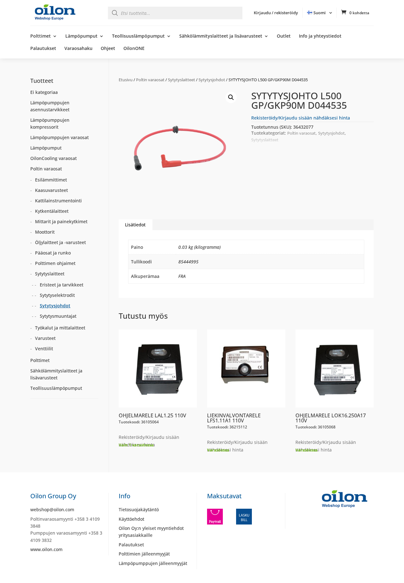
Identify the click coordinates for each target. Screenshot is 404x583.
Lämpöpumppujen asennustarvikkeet (49, 106)
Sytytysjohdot (212, 80)
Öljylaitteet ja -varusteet (60, 242)
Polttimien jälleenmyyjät (144, 554)
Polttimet (40, 36)
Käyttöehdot (131, 519)
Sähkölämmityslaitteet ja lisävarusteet (220, 36)
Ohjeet (108, 48)
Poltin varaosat (150, 80)
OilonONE (134, 48)
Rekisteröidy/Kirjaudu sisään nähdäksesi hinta (300, 118)
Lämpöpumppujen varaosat (59, 137)
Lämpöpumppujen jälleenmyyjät (153, 563)
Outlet (284, 36)
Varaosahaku (78, 48)
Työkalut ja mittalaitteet (60, 328)
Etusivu (126, 80)
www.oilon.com (46, 549)
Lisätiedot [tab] (135, 225)
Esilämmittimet (51, 180)
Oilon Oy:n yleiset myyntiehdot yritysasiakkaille (151, 531)
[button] (231, 97)
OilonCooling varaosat (53, 158)
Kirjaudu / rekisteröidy (276, 12)
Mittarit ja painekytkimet (61, 221)
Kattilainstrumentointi (58, 201)
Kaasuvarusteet (51, 190)
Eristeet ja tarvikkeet (61, 285)
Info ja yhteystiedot (320, 36)
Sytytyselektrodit (57, 295)
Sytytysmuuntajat (58, 316)
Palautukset (43, 48)
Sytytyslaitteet (181, 80)
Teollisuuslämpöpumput (138, 36)
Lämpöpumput (81, 36)
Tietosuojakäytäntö (139, 509)
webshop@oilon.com (52, 509)
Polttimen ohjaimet (55, 263)
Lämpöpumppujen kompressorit (49, 123)
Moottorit (45, 232)
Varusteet (45, 338)
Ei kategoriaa (44, 92)
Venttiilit (44, 349)
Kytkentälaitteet (51, 211)
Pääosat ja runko (53, 253)
